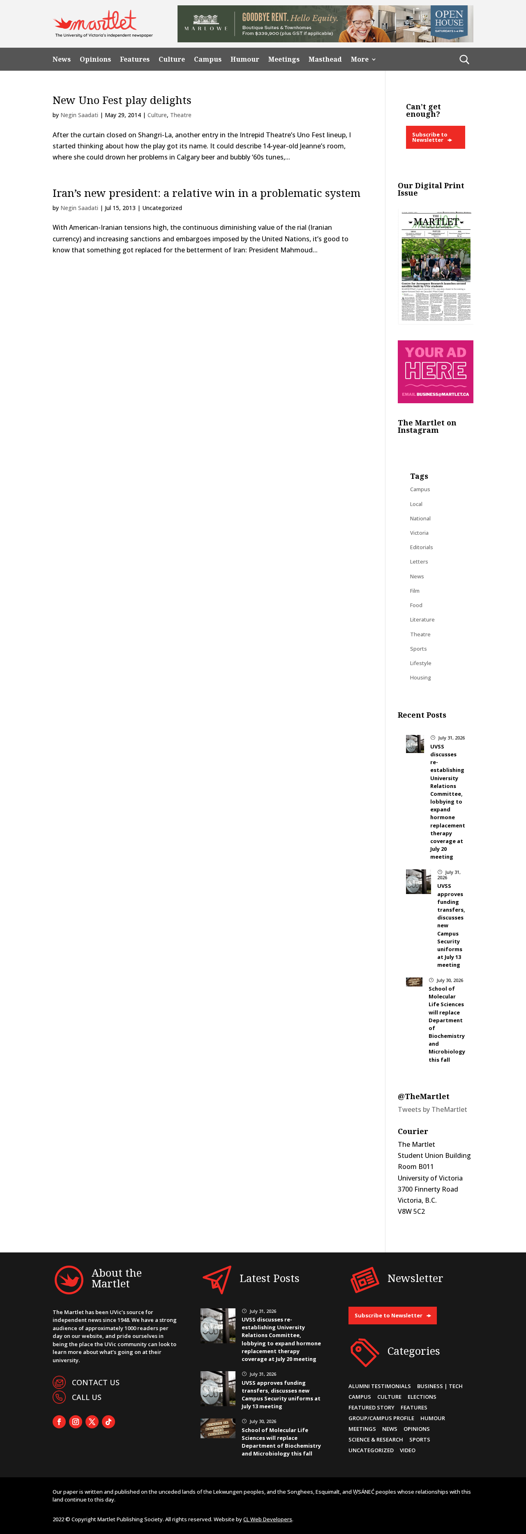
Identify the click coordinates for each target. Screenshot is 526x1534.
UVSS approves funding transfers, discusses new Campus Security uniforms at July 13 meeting (281, 1394)
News (62, 59)
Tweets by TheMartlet (432, 1109)
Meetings (284, 59)
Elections (422, 1396)
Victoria (419, 532)
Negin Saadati (79, 115)
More (360, 59)
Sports (418, 648)
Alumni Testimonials (379, 1386)
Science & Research (375, 1439)
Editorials (421, 547)
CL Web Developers (267, 1519)
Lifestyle (420, 663)
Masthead (325, 59)
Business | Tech (440, 1386)
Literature (422, 619)
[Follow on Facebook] (59, 1421)
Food (416, 605)
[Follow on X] (92, 1421)
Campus (207, 59)
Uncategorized (371, 1450)
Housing (420, 677)
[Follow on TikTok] (108, 1421)
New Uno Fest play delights (122, 99)
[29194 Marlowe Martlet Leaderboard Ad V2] (325, 39)
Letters (419, 561)
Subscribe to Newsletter (430, 137)
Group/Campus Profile (381, 1418)
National (420, 518)
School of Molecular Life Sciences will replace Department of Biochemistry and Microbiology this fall (281, 1442)
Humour (245, 59)
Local (416, 504)
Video (407, 1450)
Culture (172, 59)
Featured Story (371, 1407)
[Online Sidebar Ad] (435, 400)
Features (135, 59)
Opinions (95, 59)
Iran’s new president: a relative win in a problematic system (206, 192)
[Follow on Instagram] (75, 1421)
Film (415, 590)
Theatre (180, 115)
